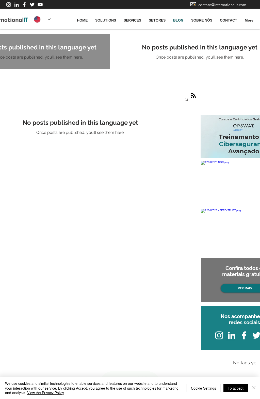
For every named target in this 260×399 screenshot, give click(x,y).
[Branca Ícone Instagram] (9, 5)
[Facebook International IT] (24, 5)
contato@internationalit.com (222, 4)
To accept (235, 388)
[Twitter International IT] (32, 5)
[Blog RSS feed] (193, 95)
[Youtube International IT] (40, 5)
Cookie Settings (203, 388)
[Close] (254, 388)
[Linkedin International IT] (16, 5)
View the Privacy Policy (45, 392)
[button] (186, 99)
